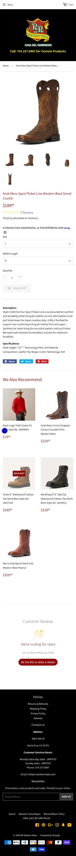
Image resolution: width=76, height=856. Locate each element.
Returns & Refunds (38, 703)
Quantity (7, 270)
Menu (10, 4)
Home (6, 65)
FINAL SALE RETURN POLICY (36, 818)
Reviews (38, 718)
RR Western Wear (29, 835)
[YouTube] (69, 825)
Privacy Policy (38, 713)
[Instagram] (57, 825)
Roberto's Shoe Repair (29, 814)
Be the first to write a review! (38, 662)
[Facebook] (37, 825)
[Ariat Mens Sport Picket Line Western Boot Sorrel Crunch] (9, 160)
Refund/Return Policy (54, 814)
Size (5, 236)
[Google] (50, 825)
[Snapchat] (63, 825)
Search (12, 814)
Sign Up (66, 796)
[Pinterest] (43, 825)
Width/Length (10, 253)
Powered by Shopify (50, 835)
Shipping (7, 218)
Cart (70, 4)
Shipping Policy (38, 708)
